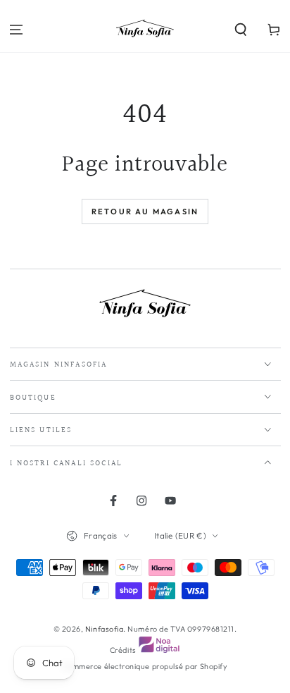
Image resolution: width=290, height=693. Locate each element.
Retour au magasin (145, 211)
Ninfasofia (104, 629)
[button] (240, 30)
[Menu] (16, 30)
